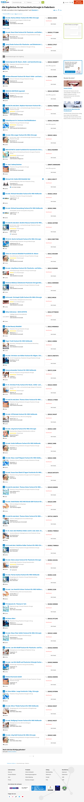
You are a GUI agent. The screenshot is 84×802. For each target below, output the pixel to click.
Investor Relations (12, 774)
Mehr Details (53, 24)
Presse (9, 779)
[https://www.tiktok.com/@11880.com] (16, 796)
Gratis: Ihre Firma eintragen (78, 2)
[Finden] (42, 2)
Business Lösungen (29, 779)
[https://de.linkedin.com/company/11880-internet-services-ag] (19, 796)
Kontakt (47, 777)
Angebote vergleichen (70, 71)
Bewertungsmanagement (30, 774)
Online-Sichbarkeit (29, 772)
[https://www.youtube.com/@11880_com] (22, 796)
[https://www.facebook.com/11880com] (9, 796)
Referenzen (48, 774)
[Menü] (73, 2)
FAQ (47, 779)
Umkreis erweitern (12, 751)
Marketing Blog (49, 772)
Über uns (10, 772)
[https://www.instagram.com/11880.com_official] (12, 796)
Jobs (9, 777)
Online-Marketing (29, 777)
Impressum (64, 772)
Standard (34, 10)
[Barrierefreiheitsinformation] (71, 2)
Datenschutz (64, 774)
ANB (63, 779)
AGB (63, 777)
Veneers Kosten (68, 88)
